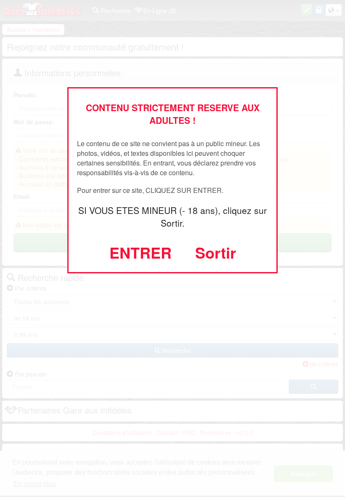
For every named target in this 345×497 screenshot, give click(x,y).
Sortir (215, 252)
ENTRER (140, 252)
